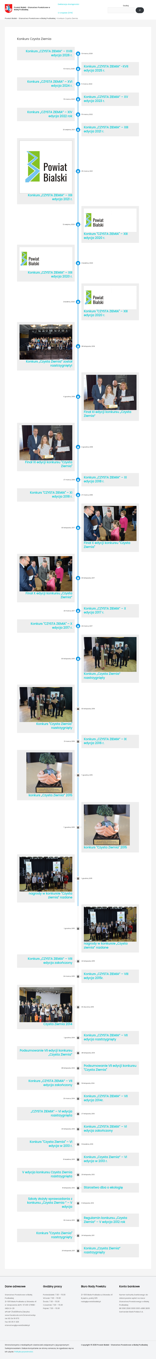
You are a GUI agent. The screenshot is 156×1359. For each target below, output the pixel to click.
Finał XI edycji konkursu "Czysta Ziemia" (48, 464)
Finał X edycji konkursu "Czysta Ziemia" (107, 545)
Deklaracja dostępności (68, 4)
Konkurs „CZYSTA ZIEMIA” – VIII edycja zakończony (50, 961)
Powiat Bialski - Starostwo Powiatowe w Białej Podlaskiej (32, 8)
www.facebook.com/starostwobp (20, 1315)
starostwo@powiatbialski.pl (17, 1325)
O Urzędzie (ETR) (65, 12)
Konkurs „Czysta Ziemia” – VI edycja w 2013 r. (105, 1159)
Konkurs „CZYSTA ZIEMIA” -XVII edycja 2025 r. (106, 68)
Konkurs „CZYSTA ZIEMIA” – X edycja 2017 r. (105, 610)
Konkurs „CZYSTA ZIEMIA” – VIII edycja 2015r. (106, 976)
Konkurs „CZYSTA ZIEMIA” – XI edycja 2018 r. (105, 479)
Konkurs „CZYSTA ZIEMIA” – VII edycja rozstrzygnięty (106, 1037)
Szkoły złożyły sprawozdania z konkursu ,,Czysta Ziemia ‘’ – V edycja (49, 1203)
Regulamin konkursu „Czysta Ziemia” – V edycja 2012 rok (105, 1220)
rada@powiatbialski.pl (91, 1301)
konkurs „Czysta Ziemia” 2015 (50, 795)
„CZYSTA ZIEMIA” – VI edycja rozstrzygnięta (51, 1113)
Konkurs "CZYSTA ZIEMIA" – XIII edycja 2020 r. (106, 236)
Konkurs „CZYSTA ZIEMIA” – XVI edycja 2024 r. (49, 83)
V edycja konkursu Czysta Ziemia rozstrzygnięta (47, 1174)
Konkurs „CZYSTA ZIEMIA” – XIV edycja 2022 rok (49, 114)
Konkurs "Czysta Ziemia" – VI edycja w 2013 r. (51, 1144)
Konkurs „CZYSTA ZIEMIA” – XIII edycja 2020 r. (50, 274)
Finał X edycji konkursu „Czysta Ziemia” (49, 595)
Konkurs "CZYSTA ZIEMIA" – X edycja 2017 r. (51, 626)
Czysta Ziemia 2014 (57, 1024)
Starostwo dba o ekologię (103, 1187)
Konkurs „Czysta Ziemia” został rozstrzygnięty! (49, 363)
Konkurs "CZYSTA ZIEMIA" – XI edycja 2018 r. (51, 494)
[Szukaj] (140, 10)
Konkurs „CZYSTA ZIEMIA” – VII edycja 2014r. (106, 1098)
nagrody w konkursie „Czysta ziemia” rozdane (106, 945)
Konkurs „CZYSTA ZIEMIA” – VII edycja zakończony (50, 1083)
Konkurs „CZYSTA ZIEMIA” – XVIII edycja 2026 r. (49, 53)
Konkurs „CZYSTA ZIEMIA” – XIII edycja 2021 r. (106, 129)
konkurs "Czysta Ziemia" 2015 (105, 847)
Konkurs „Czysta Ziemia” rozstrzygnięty (102, 676)
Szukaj (126, 5)
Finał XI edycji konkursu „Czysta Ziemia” (107, 414)
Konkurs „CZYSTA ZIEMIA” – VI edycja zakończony (105, 1128)
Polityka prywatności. (23, 1351)
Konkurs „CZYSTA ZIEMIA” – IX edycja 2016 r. (105, 741)
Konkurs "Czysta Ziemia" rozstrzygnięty (54, 726)
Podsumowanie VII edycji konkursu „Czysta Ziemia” (46, 1052)
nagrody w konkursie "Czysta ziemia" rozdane (50, 895)
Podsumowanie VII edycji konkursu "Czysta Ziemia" (110, 1068)
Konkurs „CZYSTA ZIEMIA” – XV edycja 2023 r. (106, 99)
